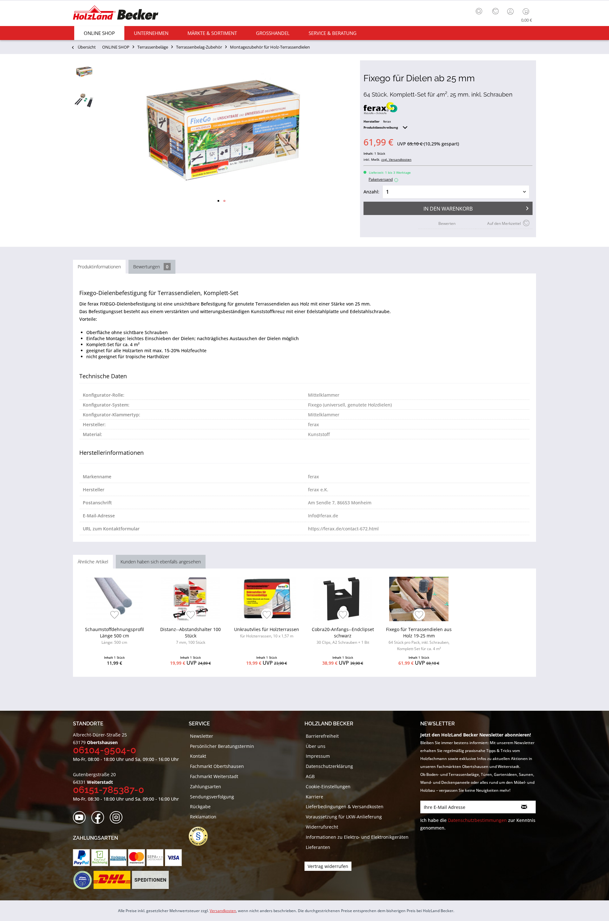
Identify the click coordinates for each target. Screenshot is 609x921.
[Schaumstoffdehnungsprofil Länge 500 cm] (114, 599)
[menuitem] (480, 10)
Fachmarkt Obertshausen (217, 766)
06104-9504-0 (104, 750)
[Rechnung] (99, 857)
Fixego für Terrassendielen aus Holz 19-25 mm (419, 638)
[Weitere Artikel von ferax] (380, 108)
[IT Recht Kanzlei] (201, 836)
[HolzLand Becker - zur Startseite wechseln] (115, 13)
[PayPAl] (81, 857)
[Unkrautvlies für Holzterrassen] (266, 599)
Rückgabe (200, 806)
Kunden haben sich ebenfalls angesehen (161, 562)
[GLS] (82, 880)
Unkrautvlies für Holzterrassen (266, 632)
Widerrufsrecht (322, 827)
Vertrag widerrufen (328, 866)
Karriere (314, 797)
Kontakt (198, 756)
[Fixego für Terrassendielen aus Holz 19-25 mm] (419, 599)
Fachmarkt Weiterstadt (214, 776)
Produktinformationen (99, 267)
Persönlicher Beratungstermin (222, 746)
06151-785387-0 (108, 789)
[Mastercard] (136, 857)
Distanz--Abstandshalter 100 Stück (190, 635)
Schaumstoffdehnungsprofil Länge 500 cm (114, 635)
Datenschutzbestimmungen (477, 820)
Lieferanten (318, 847)
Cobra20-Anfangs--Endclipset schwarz (343, 635)
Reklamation (203, 817)
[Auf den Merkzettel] (115, 615)
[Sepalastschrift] (155, 857)
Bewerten (446, 223)
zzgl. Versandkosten (396, 159)
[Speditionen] (150, 880)
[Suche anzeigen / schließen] (479, 11)
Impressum (318, 756)
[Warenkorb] (527, 11)
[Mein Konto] (511, 11)
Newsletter (201, 736)
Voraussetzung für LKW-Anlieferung (344, 817)
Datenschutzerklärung (329, 766)
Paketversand (382, 179)
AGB (310, 776)
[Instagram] (118, 817)
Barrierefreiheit (322, 736)
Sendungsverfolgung (212, 797)
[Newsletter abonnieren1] (524, 807)
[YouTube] (81, 817)
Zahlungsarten (205, 786)
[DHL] (111, 880)
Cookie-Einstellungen (328, 786)
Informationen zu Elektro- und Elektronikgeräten (357, 837)
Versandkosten (223, 910)
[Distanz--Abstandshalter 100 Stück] (190, 599)
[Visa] (173, 857)
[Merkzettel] (495, 11)
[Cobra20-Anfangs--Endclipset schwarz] (343, 599)
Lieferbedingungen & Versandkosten (344, 806)
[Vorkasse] (118, 857)
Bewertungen (150, 267)
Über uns (315, 746)
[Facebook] (99, 817)
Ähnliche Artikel (93, 562)
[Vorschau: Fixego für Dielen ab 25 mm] (84, 71)
